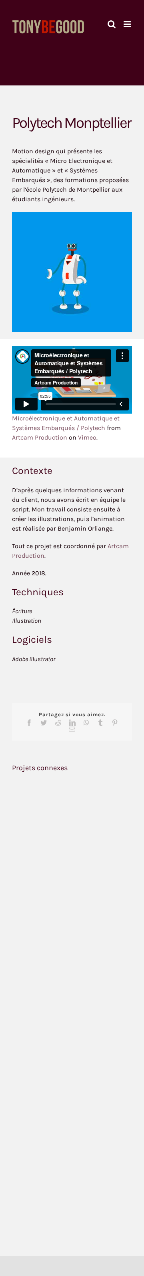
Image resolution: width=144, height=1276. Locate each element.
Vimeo (87, 437)
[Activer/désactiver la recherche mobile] (112, 24)
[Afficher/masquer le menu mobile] (128, 24)
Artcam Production (39, 437)
